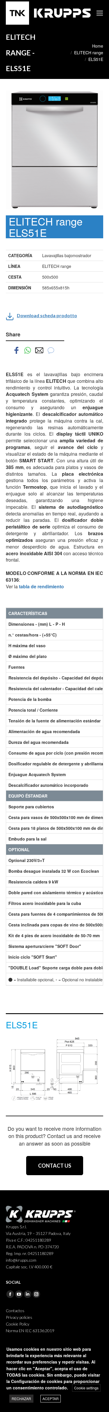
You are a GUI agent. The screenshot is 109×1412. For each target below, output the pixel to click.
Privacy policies (19, 1317)
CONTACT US (54, 1165)
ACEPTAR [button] (50, 1398)
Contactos (15, 1310)
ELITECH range (88, 52)
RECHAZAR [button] (21, 1398)
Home (97, 46)
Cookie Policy (17, 1323)
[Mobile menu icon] (99, 13)
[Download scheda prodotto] (10, 316)
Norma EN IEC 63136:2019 (30, 1330)
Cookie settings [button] (86, 1387)
